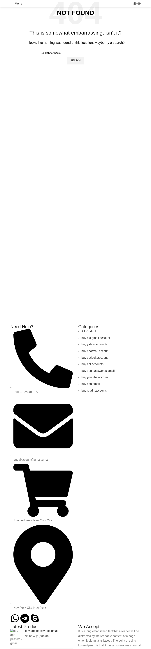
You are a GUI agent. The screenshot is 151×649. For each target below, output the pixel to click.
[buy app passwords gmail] (16, 637)
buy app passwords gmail (41, 630)
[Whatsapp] (15, 618)
